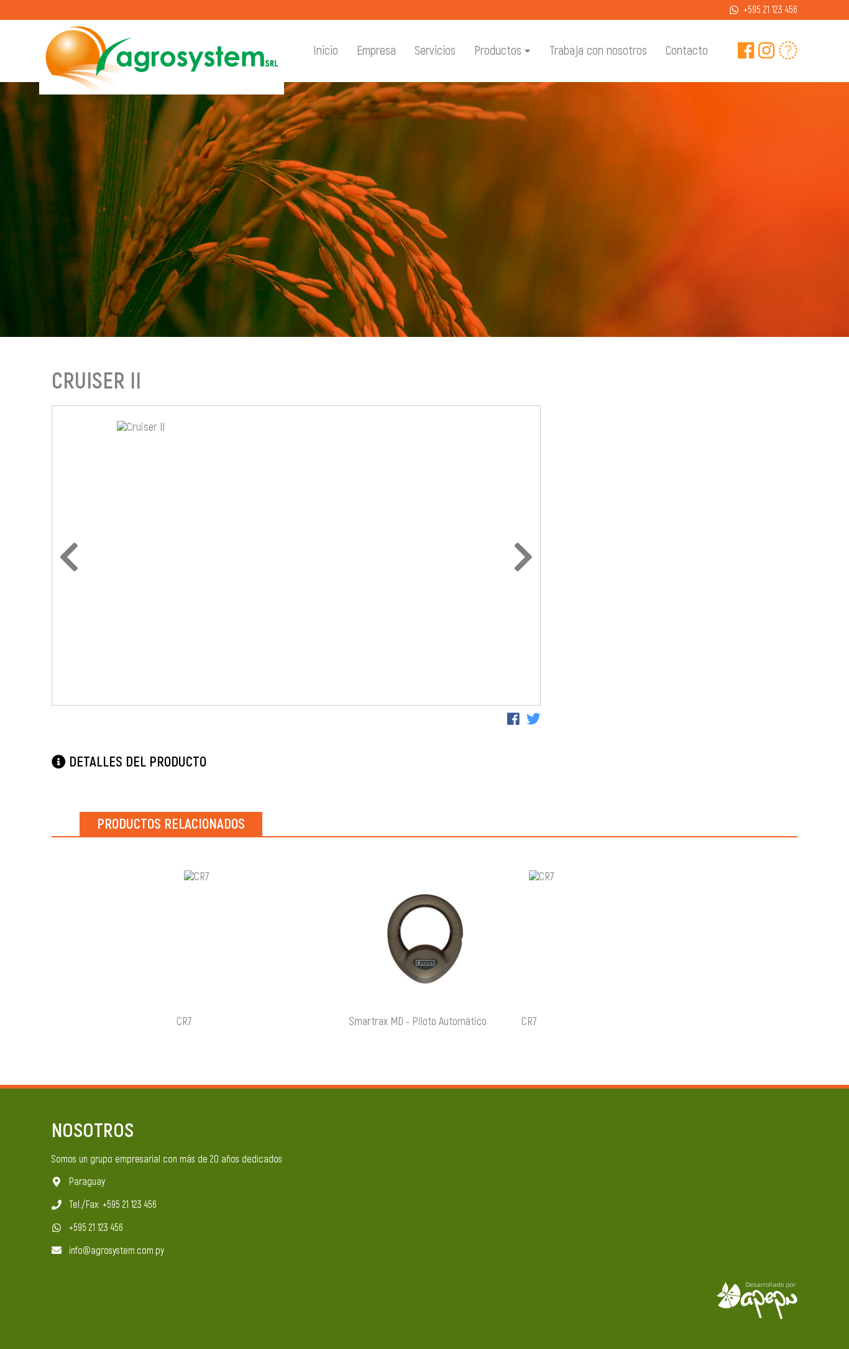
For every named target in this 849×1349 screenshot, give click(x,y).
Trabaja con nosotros (598, 51)
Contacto (687, 51)
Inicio (325, 51)
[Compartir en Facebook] (513, 720)
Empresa (376, 51)
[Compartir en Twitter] (533, 720)
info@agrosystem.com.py (116, 1251)
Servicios (435, 51)
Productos (499, 50)
